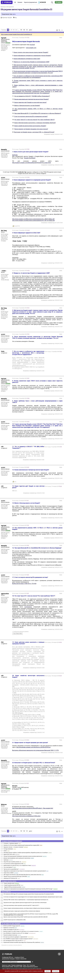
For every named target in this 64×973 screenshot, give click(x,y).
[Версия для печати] (57, 30)
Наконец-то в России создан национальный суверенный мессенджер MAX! (21, 845)
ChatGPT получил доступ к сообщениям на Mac (15, 919)
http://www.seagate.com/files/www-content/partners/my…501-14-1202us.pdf (33, 220)
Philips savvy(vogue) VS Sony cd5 (10, 929)
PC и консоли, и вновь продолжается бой (13, 863)
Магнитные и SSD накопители (7, 7)
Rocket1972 (17, 226)
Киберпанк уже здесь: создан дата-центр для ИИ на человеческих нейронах (22, 911)
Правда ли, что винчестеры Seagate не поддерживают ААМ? (31, 62)
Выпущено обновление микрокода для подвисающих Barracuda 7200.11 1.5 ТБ (35, 750)
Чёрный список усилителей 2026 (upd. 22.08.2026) (15, 876)
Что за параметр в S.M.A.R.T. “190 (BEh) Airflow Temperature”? (32, 96)
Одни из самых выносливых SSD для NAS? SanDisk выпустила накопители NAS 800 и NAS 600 (26, 917)
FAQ (28, 965)
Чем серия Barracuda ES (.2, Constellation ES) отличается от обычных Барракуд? (37, 113)
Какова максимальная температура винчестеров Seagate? (31, 99)
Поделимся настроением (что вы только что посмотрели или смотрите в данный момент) (25, 871)
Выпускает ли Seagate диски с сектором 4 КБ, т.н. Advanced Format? (34, 132)
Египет (5, 850)
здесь (14, 14)
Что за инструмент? (8, 867)
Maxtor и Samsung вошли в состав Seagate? (27, 105)
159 (21, 30)
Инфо (60, 37)
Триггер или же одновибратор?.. (11, 869)
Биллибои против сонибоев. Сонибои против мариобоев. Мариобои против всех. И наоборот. (26, 852)
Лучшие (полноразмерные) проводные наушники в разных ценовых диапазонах (23, 856)
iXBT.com (4, 968)
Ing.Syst (10, 17)
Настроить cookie (18, 966)
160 (24, 30)
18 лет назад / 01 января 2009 (20, 467)
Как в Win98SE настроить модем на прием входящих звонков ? (18, 938)
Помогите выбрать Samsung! (10, 935)
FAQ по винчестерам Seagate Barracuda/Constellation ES (16, 34)
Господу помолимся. (8, 849)
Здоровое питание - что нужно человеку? (13, 847)
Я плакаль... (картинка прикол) (11, 843)
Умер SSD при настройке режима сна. (12, 861)
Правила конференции (16, 965)
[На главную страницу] (6, 2)
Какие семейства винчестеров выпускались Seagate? (30, 126)
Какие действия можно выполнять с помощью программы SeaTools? (35, 122)
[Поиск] (52, 2)
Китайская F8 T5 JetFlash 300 (10, 878)
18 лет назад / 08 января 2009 (53, 642)
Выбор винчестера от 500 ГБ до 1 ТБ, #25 (24, 583)
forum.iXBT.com (33, 968)
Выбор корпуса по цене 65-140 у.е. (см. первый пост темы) (17, 865)
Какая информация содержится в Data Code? (27, 58)
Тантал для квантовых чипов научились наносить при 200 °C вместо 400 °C (21, 905)
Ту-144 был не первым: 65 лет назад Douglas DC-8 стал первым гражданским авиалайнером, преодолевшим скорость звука (33, 896)
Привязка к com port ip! (8, 927)
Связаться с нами (6, 965)
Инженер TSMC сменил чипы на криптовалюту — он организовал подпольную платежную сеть (26, 899)
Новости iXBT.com (6, 891)
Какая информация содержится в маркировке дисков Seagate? (32, 55)
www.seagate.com (31, 47)
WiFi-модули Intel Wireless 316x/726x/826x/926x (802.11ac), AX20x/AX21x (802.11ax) (22, 874)
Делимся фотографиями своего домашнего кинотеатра (17, 858)
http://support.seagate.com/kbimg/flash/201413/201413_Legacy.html (31, 162)
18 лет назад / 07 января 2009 (20, 593)
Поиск (24, 965)
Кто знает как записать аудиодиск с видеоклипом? (15, 936)
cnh (15, 481)
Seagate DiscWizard (29, 158)
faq (15, 17)
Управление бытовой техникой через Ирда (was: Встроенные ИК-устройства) (21, 942)
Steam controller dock (9, 883)
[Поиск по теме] (59, 30)
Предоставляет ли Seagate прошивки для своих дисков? (31, 129)
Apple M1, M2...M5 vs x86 (9, 854)
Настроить (55, 971)
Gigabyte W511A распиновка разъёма (12, 887)
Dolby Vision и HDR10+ (9, 872)
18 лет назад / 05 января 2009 (20, 525)
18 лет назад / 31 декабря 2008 (20, 37)
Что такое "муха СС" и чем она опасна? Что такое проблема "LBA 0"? (34, 119)
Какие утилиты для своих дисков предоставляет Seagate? (31, 52)
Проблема (6, 860)
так (13, 619)
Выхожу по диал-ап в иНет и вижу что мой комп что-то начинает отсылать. (21, 931)
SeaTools (15, 155)
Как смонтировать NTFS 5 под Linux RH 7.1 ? (13, 940)
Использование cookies (7, 966)
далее (30, 30)
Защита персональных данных (30, 966)
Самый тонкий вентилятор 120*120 (12, 885)
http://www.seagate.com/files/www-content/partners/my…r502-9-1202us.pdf (33, 219)
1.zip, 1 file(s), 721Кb (17, 633)
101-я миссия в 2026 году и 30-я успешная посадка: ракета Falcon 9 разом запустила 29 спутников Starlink (29, 894)
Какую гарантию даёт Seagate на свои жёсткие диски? (30, 102)
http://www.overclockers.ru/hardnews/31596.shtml (26, 816)
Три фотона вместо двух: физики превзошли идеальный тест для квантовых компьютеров (25, 902)
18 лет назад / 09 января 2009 (20, 740)
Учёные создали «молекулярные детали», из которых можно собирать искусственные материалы (27, 908)
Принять (47, 971)
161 (27, 30)
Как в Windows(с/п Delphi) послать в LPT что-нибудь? (15, 933)
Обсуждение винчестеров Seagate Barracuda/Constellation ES (26, 9)
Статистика (32, 965)
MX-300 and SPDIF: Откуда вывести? (11, 925)
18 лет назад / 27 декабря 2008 (20, 177)
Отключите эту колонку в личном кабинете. (12, 945)
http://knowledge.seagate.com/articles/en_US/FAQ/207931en (33, 747)
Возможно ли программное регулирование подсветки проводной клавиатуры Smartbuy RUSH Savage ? (28, 889)
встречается (28, 607)
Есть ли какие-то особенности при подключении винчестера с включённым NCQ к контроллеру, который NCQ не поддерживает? (37, 76)
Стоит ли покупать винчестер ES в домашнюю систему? (31, 116)
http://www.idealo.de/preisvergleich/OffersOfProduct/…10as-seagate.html (32, 808)
